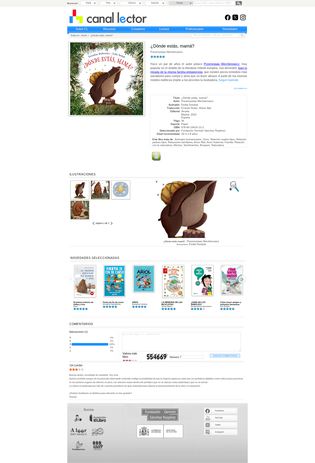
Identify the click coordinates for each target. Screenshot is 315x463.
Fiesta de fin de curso (113, 302)
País (108, 3)
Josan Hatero (167, 306)
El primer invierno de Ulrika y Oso (83, 303)
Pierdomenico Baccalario (201, 306)
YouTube (219, 418)
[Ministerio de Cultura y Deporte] (160, 431)
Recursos (109, 29)
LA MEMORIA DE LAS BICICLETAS (172, 303)
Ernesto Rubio (189, 108)
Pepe (75, 306)
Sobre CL (82, 29)
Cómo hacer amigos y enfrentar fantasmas (230, 303)
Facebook (219, 410)
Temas (179, 3)
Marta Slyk (205, 108)
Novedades (230, 29)
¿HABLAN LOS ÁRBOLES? (198, 303)
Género (131, 3)
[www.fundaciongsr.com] (160, 415)
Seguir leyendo (228, 80)
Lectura (164, 29)
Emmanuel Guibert (139, 304)
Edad (88, 3)
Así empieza (239, 88)
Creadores (138, 29)
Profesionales (194, 29)
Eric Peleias (225, 306)
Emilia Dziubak (189, 104)
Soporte (155, 3)
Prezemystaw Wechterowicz (166, 51)
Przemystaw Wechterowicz (221, 64)
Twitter (218, 425)
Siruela (185, 111)
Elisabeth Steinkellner (112, 304)
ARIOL (135, 302)
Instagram (219, 432)
